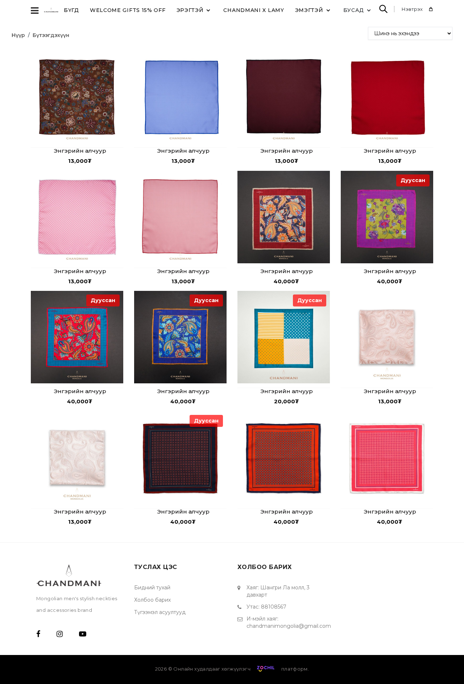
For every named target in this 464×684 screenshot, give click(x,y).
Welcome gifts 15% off (128, 10)
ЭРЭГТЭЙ (190, 10)
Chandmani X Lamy (253, 10)
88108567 (273, 606)
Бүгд (71, 10)
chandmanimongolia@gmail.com (288, 626)
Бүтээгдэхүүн (51, 35)
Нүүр (18, 35)
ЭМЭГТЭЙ (309, 10)
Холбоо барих (152, 600)
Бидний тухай (152, 587)
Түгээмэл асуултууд (160, 612)
